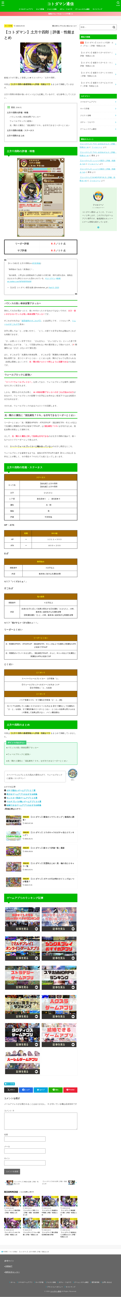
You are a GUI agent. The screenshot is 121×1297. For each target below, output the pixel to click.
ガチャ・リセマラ (66, 9)
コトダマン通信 (60, 4)
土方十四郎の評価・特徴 (17, 113)
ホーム (13, 1282)
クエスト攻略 (52, 9)
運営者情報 (95, 1282)
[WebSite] (98, 227)
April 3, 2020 (54, 287)
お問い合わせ (107, 1282)
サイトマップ (97, 9)
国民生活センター (12, 1272)
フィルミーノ (97, 147)
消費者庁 (8, 1266)
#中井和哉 (36, 263)
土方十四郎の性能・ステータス (20, 130)
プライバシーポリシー (55, 1287)
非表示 (18, 107)
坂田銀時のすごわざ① (31, 321)
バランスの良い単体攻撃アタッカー (25, 117)
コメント (9, 1111)
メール (7, 1146)
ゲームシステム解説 (82, 9)
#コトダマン (50, 278)
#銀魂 (58, 278)
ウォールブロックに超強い (21, 121)
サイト (7, 1158)
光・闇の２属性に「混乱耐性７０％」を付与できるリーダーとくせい (40, 125)
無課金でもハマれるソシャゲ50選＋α (60, 14)
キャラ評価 (40, 9)
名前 (6, 1134)
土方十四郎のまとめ (15, 136)
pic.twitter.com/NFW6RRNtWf (19, 281)
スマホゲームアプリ (26, 9)
